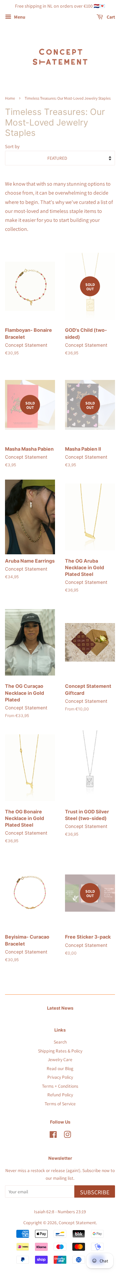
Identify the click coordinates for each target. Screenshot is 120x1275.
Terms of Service (60, 1104)
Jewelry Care (60, 1059)
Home (10, 98)
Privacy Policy (60, 1077)
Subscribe (94, 1192)
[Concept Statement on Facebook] (53, 1136)
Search (60, 1042)
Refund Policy (60, 1095)
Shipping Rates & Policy (60, 1051)
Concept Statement (77, 1223)
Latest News (60, 1008)
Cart (110, 17)
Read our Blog (60, 1068)
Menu (19, 17)
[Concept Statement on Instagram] (67, 1136)
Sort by (12, 146)
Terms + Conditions (60, 1086)
